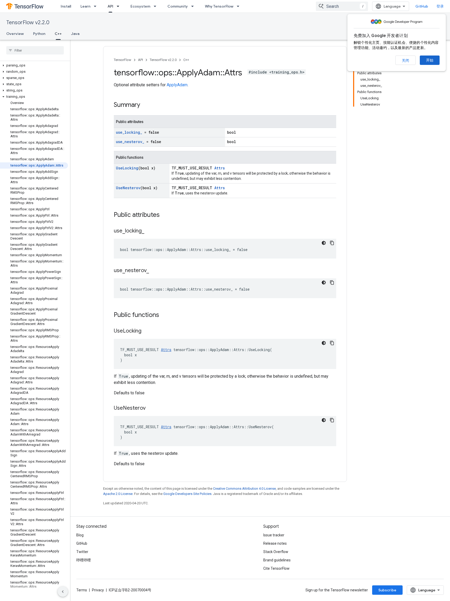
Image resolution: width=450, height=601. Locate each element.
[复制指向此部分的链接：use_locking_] (149, 231)
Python (39, 33)
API (110, 6)
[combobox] (342, 6)
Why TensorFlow (219, 6)
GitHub (421, 6)
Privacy (98, 590)
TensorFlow (122, 60)
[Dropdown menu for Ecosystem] (156, 6)
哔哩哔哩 (83, 560)
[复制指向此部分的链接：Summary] (145, 105)
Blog (80, 535)
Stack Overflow (275, 552)
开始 (429, 60)
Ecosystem (140, 6)
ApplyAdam (177, 84)
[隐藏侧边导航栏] (63, 591)
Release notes (275, 543)
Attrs (219, 167)
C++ (58, 33)
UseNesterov (128, 187)
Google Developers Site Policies (187, 494)
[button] (34, 65)
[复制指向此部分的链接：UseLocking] (146, 331)
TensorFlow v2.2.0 (27, 22)
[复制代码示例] (332, 243)
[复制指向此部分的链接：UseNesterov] (151, 408)
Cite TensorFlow (276, 568)
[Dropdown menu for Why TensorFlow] (239, 6)
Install (66, 6)
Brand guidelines (277, 560)
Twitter (82, 552)
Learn (85, 6)
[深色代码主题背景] (324, 243)
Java (75, 33)
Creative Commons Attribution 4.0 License (244, 488)
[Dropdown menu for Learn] (96, 6)
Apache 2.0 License (118, 494)
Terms (81, 590)
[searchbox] (35, 50)
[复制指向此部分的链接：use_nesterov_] (154, 271)
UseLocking (127, 167)
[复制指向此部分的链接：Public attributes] (165, 215)
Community (177, 6)
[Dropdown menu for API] (119, 6)
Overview (15, 33)
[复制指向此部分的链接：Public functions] (164, 315)
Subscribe (387, 590)
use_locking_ (129, 132)
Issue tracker (273, 535)
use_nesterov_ (130, 141)
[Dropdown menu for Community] (194, 6)
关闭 (405, 60)
